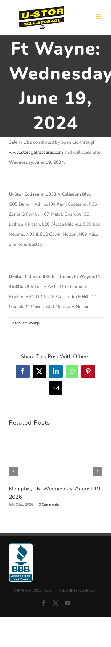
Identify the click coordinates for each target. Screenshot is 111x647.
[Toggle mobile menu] (99, 16)
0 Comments (49, 504)
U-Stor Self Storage (24, 323)
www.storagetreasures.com (36, 152)
